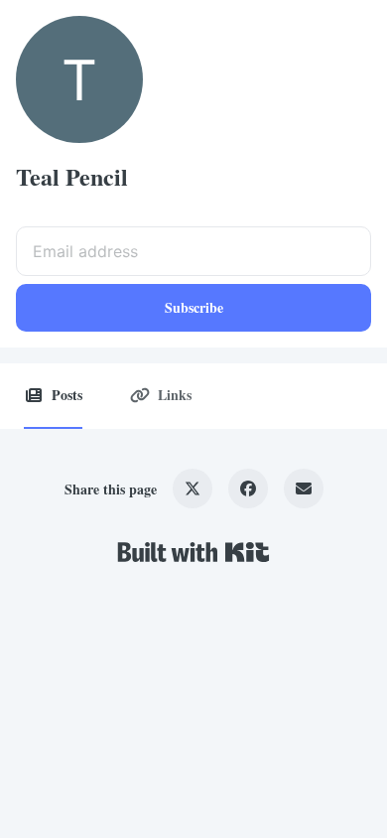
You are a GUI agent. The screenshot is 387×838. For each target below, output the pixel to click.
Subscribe (194, 307)
